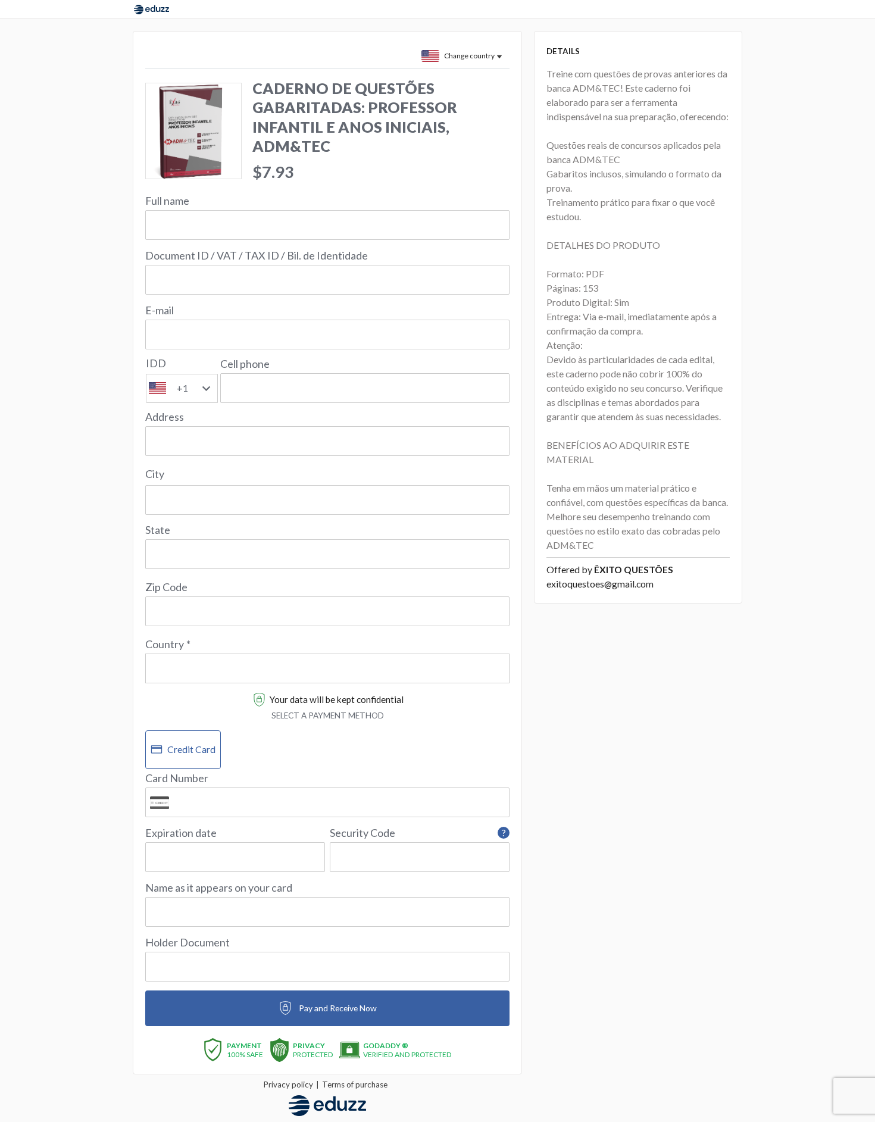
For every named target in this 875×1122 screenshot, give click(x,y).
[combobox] (327, 661)
